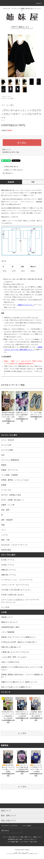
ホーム (4, 96)
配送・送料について (26, 837)
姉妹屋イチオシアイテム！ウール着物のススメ (18, 637)
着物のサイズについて (9, 622)
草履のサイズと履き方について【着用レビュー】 (19, 682)
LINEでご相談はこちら (22, 27)
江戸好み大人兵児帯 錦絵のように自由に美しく (19, 642)
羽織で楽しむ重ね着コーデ (11, 647)
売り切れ (22, 142)
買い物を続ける (8, 173)
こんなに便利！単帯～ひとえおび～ (14, 657)
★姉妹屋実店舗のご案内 (10, 627)
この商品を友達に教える (10, 166)
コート (9, 96)
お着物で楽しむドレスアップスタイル (15, 652)
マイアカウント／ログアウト (9, 825)
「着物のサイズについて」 (25, 305)
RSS (31, 841)
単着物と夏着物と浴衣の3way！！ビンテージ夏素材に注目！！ (22, 676)
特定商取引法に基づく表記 (10, 152)
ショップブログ (24, 841)
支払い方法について (14, 837)
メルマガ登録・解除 (12, 841)
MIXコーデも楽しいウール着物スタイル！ (16, 687)
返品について (6, 149)
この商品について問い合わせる (13, 170)
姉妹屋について (7, 617)
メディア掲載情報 (7, 632)
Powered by (10, 853)
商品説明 (11, 182)
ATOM (35, 841)
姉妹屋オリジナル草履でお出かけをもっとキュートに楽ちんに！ (21, 668)
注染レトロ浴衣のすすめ (10, 662)
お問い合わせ (5, 830)
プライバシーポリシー (30, 839)
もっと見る (10, 98)
